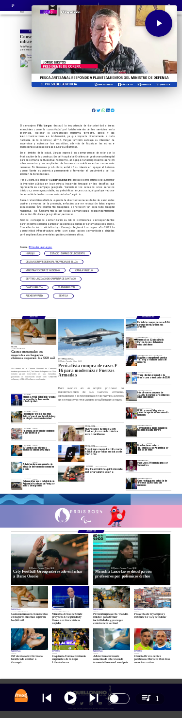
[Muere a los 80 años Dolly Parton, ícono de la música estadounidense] (131, 342)
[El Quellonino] (13, 7)
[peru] (131, 430)
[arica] (16, 484)
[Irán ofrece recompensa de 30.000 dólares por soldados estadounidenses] (131, 395)
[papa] (131, 465)
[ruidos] (16, 416)
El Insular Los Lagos (40, 247)
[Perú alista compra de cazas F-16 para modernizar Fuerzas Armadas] (131, 324)
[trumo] (131, 413)
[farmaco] (16, 450)
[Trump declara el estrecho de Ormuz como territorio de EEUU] (131, 377)
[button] (30, 253)
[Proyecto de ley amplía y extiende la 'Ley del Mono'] (16, 433)
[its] (16, 467)
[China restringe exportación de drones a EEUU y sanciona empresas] (131, 483)
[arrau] (16, 400)
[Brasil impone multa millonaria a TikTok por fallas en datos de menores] (131, 360)
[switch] (119, 698)
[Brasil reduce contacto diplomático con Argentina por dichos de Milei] (131, 447)
